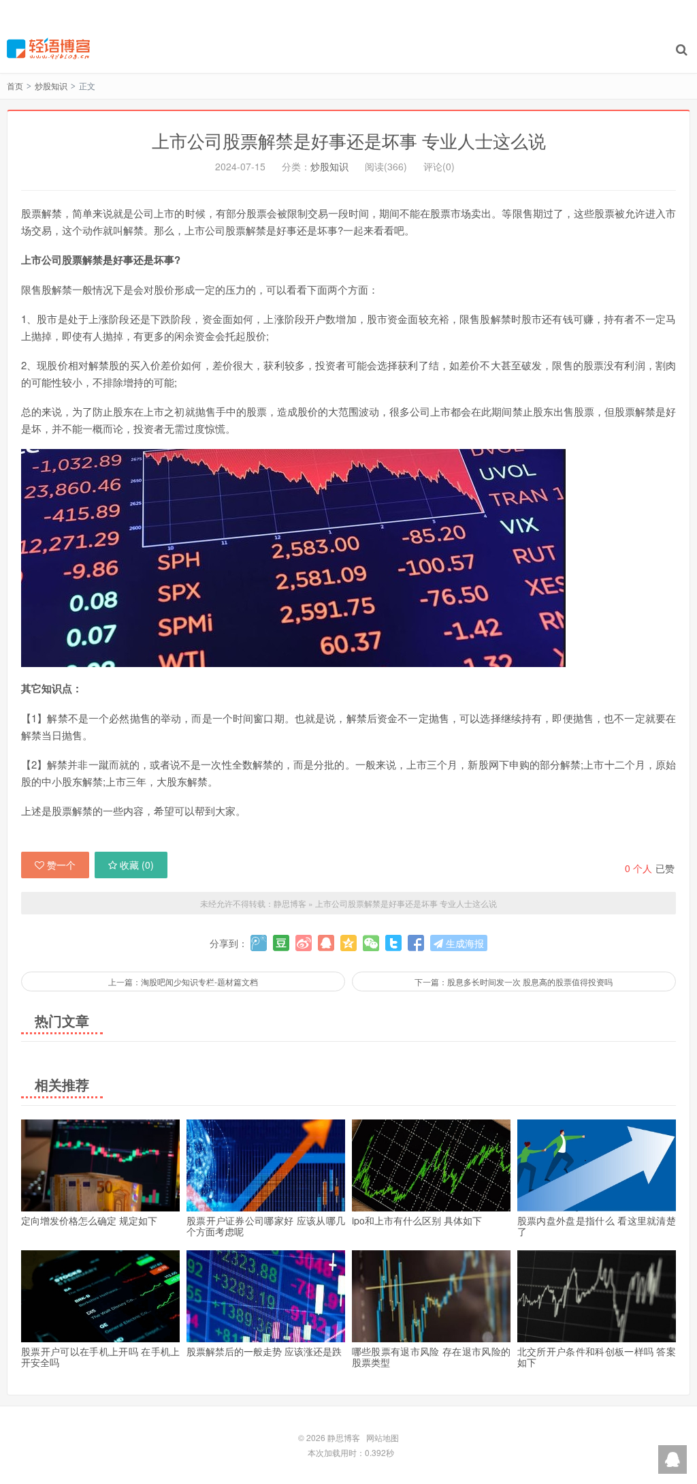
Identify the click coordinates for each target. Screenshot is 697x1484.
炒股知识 (51, 85)
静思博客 (48, 48)
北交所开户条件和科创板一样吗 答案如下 (596, 1356)
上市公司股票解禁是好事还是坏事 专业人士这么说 (349, 140)
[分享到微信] (371, 943)
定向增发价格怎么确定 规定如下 (89, 1220)
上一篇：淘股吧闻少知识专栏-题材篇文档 (183, 981)
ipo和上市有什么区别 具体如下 (417, 1220)
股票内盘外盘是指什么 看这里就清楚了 (596, 1226)
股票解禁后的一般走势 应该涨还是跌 (264, 1351)
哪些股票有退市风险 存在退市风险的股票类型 (431, 1356)
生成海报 (463, 943)
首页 (15, 85)
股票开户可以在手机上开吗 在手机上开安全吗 (100, 1356)
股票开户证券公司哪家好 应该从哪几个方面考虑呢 (266, 1226)
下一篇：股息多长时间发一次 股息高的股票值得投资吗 (514, 981)
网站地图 (382, 1437)
